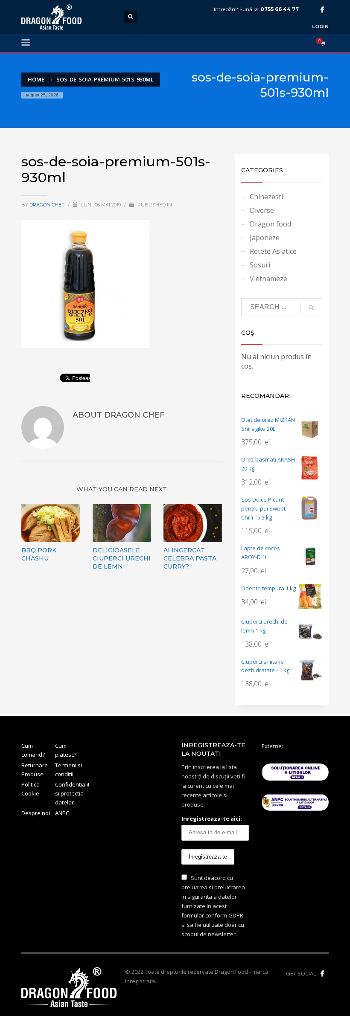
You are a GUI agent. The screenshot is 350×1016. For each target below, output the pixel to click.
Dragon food (270, 224)
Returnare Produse (34, 769)
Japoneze (265, 237)
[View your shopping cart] (323, 43)
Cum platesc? (65, 750)
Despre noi (35, 813)
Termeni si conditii (68, 769)
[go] (311, 307)
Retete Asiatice (273, 251)
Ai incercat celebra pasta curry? (189, 558)
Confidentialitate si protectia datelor (72, 793)
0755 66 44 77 (279, 9)
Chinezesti (266, 196)
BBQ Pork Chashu (38, 554)
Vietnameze (268, 278)
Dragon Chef (47, 205)
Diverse (262, 210)
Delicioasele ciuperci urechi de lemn (122, 558)
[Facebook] (322, 9)
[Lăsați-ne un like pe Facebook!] (322, 973)
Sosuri (260, 265)
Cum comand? (33, 750)
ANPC (62, 813)
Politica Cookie (30, 789)
